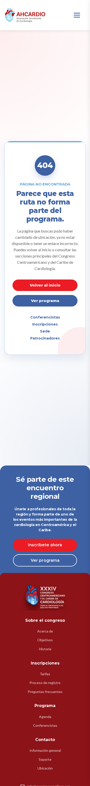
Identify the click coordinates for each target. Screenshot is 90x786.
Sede (45, 331)
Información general (45, 750)
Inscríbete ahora (45, 544)
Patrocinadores (45, 338)
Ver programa (45, 300)
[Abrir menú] (77, 15)
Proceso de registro (45, 682)
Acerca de (45, 631)
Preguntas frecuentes (45, 692)
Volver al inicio (45, 285)
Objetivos (45, 640)
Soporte (45, 759)
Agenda (45, 716)
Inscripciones (45, 324)
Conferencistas (45, 317)
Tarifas (45, 674)
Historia (45, 649)
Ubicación (45, 768)
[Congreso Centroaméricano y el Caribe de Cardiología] (25, 15)
